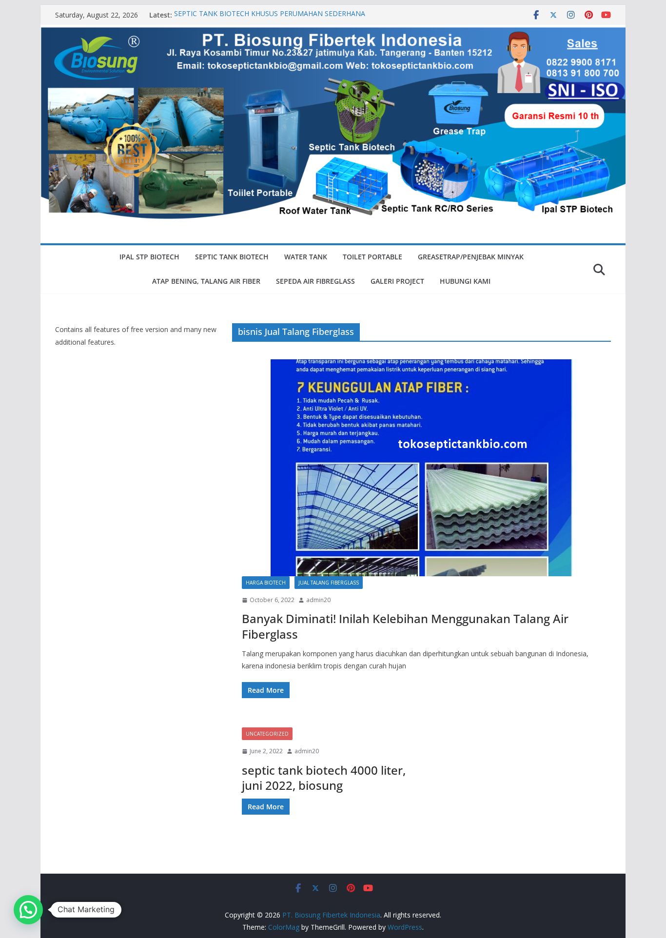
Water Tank (305, 256)
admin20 (318, 600)
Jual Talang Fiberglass (328, 582)
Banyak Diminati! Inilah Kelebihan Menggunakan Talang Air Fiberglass (405, 626)
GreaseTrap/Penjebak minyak (471, 256)
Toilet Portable (372, 256)
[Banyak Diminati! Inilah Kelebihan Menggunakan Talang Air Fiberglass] (421, 467)
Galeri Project (397, 281)
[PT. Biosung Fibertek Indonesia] (333, 31)
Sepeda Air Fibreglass (315, 281)
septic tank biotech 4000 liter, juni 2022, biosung (324, 777)
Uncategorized (267, 733)
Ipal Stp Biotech (149, 256)
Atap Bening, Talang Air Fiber (206, 281)
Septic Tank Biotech (232, 256)
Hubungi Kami (465, 281)
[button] (28, 909)
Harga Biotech (266, 582)
